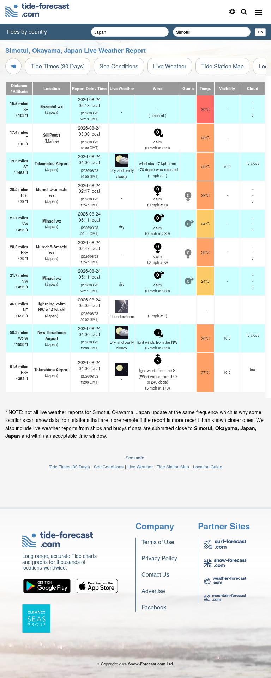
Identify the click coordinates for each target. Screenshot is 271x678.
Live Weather (169, 66)
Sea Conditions (119, 66)
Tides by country (26, 31)
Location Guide (207, 466)
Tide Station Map (222, 66)
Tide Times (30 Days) (58, 66)
